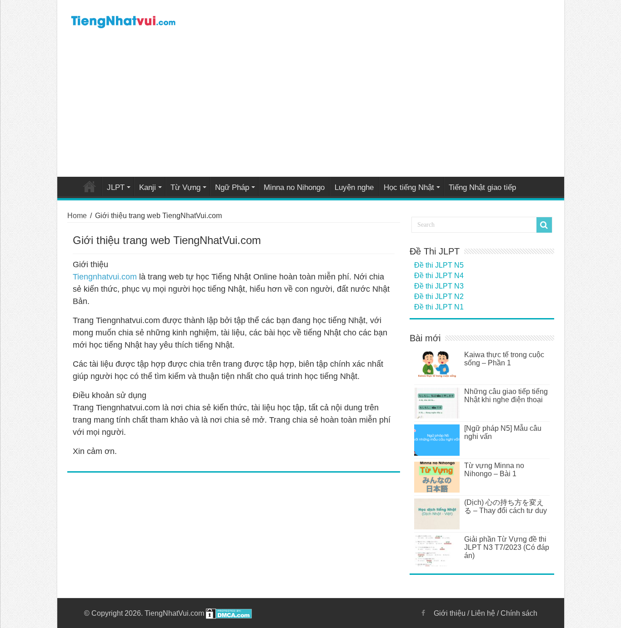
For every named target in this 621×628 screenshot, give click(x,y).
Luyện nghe (354, 187)
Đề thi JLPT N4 (439, 275)
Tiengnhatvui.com (105, 276)
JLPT (116, 187)
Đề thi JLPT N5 (439, 265)
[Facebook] (423, 613)
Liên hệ (483, 613)
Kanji (147, 187)
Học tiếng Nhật (409, 187)
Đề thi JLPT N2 (439, 296)
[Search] (544, 225)
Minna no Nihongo (294, 187)
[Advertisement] (310, 106)
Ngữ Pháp (232, 187)
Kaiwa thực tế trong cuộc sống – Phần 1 (504, 359)
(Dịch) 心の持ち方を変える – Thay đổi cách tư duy (505, 506)
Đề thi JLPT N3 (439, 286)
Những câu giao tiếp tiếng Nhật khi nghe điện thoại (506, 396)
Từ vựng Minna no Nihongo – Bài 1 (494, 470)
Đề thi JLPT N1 (439, 307)
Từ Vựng (185, 187)
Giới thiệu (450, 613)
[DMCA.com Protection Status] (229, 613)
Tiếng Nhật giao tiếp (482, 187)
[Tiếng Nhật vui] (123, 20)
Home (89, 186)
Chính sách (519, 613)
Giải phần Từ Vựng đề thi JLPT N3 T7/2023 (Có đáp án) (506, 547)
